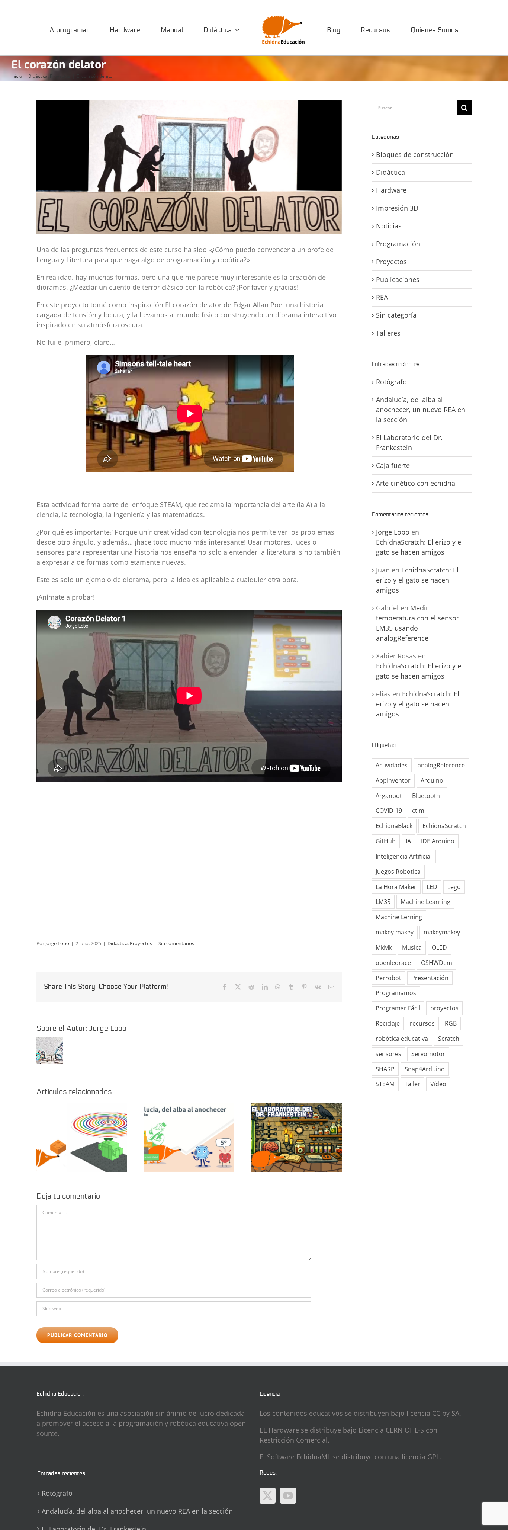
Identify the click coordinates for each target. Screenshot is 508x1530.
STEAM (385, 1084)
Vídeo (438, 1084)
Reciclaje (388, 1023)
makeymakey (442, 932)
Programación (398, 243)
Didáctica (117, 943)
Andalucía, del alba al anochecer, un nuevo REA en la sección (420, 409)
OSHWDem (436, 963)
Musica (412, 947)
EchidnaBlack (394, 826)
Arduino (432, 780)
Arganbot (389, 796)
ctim (418, 810)
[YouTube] (288, 1496)
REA (382, 297)
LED (432, 887)
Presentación (429, 978)
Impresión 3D (397, 207)
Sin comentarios (176, 943)
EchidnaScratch (444, 826)
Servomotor (428, 1054)
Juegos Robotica (398, 871)
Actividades (392, 765)
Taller (412, 1084)
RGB (451, 1023)
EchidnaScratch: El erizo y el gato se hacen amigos (417, 579)
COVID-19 (389, 810)
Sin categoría (396, 315)
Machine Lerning (399, 917)
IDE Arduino (437, 841)
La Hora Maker (396, 887)
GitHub (386, 841)
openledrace (393, 963)
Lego (454, 887)
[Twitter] (268, 1496)
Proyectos (141, 943)
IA (408, 841)
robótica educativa (402, 1039)
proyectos (444, 1008)
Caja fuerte (393, 465)
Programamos (396, 993)
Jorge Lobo (57, 943)
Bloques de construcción (415, 154)
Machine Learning (425, 902)
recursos (422, 1023)
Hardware (391, 190)
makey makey (395, 932)
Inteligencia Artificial (404, 856)
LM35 (383, 902)
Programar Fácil (398, 1008)
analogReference (441, 765)
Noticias (389, 225)
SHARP (385, 1069)
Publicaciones (397, 279)
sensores (388, 1054)
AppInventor (393, 780)
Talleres (388, 332)
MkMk (384, 947)
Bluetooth (426, 796)
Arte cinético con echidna (415, 483)
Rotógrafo (391, 381)
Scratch (448, 1039)
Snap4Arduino (425, 1069)
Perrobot (388, 978)
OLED (439, 947)
